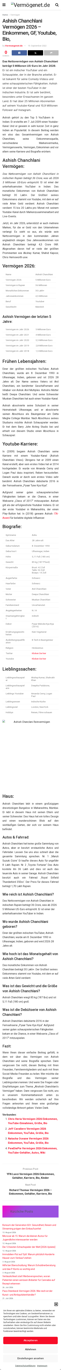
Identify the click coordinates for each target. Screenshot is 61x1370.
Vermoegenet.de (14, 45)
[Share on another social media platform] (51, 52)
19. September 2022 (37, 45)
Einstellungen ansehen (30, 1358)
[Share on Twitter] (35, 52)
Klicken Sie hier (39, 653)
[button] (56, 1304)
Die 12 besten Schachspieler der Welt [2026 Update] (28, 1247)
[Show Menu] (4, 5)
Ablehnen (30, 1349)
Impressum (42, 1366)
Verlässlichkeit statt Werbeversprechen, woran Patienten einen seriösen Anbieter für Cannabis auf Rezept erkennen (28, 1280)
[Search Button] (57, 5)
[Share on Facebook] (19, 52)
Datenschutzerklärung (25, 1366)
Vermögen (15, 15)
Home (5, 15)
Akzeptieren (31, 1340)
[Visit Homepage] (30, 5)
